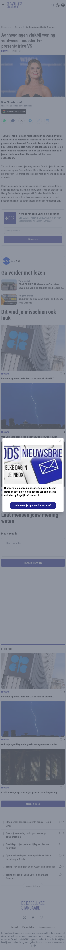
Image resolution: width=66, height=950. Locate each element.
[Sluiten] (59, 441)
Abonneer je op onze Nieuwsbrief (33, 505)
